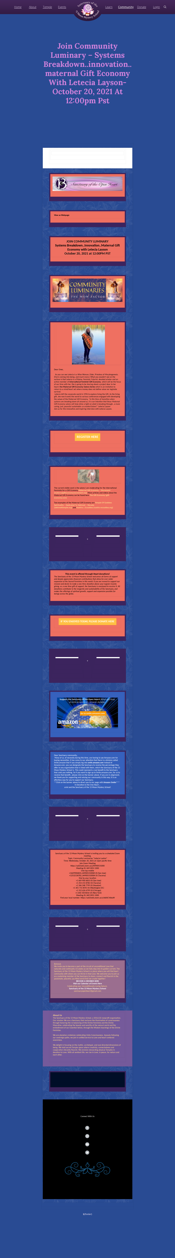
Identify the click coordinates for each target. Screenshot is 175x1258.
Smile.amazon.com (104, 773)
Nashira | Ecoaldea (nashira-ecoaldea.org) (94, 508)
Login (156, 7)
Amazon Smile (110, 782)
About (32, 7)
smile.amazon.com (96, 763)
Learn (108, 7)
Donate (141, 7)
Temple (47, 7)
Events (62, 7)
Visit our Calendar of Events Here (87, 984)
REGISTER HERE (87, 437)
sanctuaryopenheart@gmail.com (87, 991)
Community (126, 7)
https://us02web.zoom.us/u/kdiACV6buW (98, 898)
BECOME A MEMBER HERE (87, 981)
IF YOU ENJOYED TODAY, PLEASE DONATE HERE (87, 621)
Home (18, 7)
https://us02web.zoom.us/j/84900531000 (87, 866)
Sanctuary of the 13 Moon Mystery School (87, 989)
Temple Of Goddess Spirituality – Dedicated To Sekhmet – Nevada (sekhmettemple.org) (83, 505)
